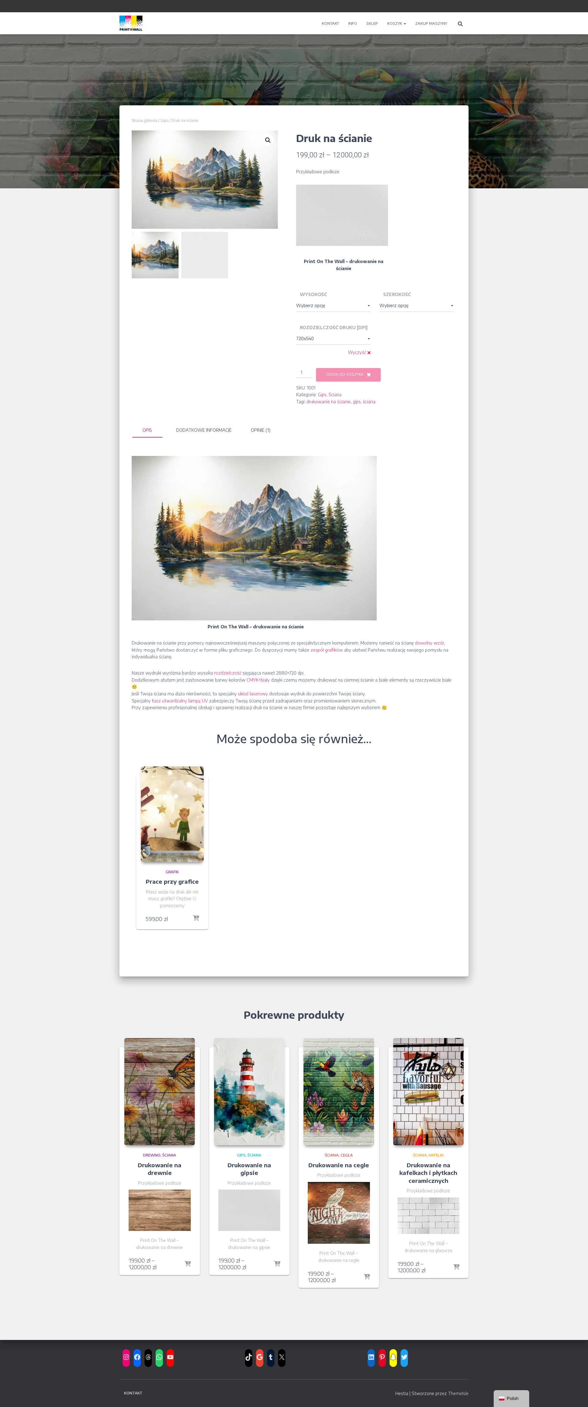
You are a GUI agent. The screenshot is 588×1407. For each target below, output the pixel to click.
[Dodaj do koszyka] (196, 919)
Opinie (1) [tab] (260, 430)
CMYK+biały (258, 680)
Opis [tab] (147, 430)
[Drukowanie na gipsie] (249, 1091)
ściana (369, 401)
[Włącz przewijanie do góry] (575, 1394)
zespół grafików (327, 650)
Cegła (347, 1155)
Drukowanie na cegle (338, 1164)
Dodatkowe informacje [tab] (204, 430)
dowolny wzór (429, 642)
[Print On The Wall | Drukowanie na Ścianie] (131, 23)
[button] (404, 23)
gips (357, 401)
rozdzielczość (227, 672)
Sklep (372, 23)
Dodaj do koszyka (345, 374)
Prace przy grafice (172, 881)
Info (352, 23)
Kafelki (436, 1155)
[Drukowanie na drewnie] (159, 1091)
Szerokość (397, 294)
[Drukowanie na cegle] (338, 1091)
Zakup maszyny (431, 23)
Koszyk (395, 23)
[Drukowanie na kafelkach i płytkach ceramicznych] (428, 1091)
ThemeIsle (458, 1393)
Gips (164, 120)
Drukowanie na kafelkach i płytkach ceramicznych (428, 1172)
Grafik (172, 872)
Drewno (151, 1155)
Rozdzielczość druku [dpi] (334, 327)
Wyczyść (357, 352)
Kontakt (330, 23)
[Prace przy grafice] (172, 814)
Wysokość (313, 294)
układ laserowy (253, 693)
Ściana (335, 394)
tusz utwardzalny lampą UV (180, 700)
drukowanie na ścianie (329, 401)
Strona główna (144, 120)
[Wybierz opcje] (188, 1264)
